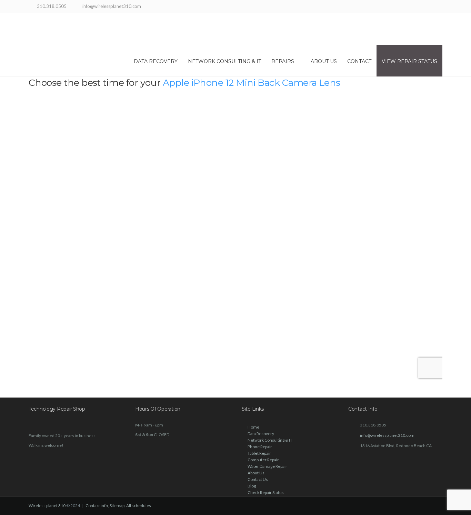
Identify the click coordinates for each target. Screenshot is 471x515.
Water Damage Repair (267, 466)
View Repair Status (409, 61)
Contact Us (258, 479)
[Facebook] (421, 7)
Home (253, 427)
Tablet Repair (259, 453)
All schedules (138, 505)
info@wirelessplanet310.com (387, 435)
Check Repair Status (266, 492)
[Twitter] (438, 7)
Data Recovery (156, 61)
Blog (252, 485)
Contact (359, 61)
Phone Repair (260, 446)
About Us (324, 61)
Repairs (282, 61)
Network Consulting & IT (224, 61)
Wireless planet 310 (47, 505)
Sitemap (117, 505)
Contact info (97, 505)
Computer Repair (263, 459)
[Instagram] (429, 7)
